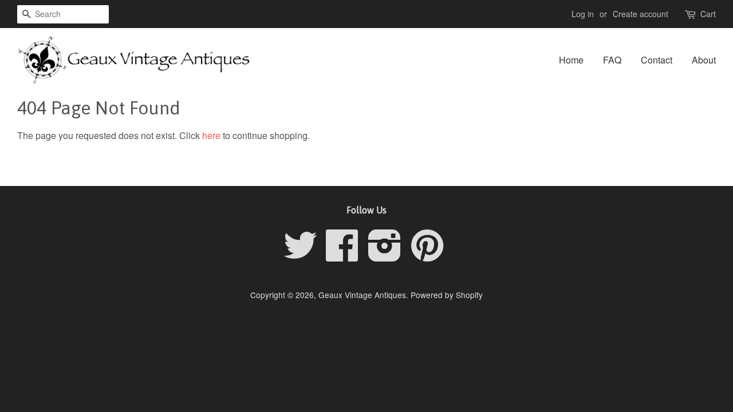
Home (571, 59)
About (704, 59)
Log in (583, 13)
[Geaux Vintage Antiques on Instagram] (385, 255)
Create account (640, 13)
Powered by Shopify (447, 294)
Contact (656, 59)
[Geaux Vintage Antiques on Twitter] (300, 255)
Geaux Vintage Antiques (362, 294)
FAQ (612, 59)
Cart (708, 13)
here (211, 135)
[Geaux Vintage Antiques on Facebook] (342, 255)
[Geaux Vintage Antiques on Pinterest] (427, 255)
